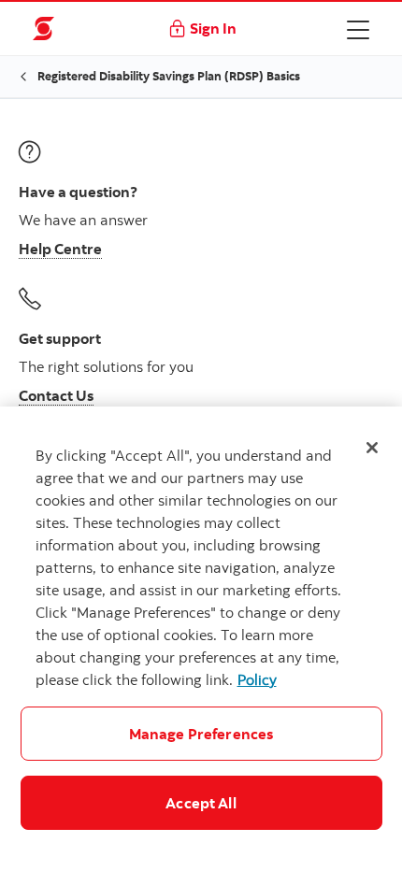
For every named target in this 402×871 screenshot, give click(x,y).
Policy (257, 679)
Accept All (201, 802)
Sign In (213, 28)
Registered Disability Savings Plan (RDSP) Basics (168, 75)
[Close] (372, 447)
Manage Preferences (201, 733)
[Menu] (358, 29)
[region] (201, 639)
